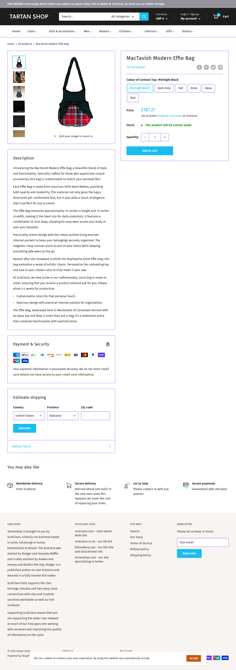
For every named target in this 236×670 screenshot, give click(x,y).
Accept (194, 658)
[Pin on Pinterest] (206, 67)
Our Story (136, 537)
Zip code (87, 407)
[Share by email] (220, 67)
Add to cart (149, 150)
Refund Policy (21, 446)
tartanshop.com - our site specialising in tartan (92, 559)
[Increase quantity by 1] (165, 137)
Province (53, 407)
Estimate (25, 428)
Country (18, 407)
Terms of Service (141, 543)
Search (134, 531)
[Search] (144, 17)
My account (189, 18)
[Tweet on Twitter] (213, 67)
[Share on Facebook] (199, 67)
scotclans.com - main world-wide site (94, 533)
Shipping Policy (140, 555)
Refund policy (139, 549)
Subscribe (189, 553)
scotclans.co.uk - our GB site (93, 541)
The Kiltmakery (135, 67)
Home (10, 44)
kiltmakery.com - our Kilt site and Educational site (94, 549)
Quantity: (132, 137)
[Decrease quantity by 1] (145, 137)
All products (25, 44)
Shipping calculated (169, 115)
